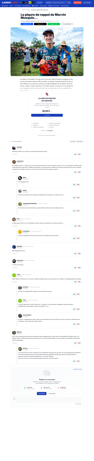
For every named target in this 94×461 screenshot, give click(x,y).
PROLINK (19, 147)
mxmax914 (20, 161)
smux (24, 177)
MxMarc (19, 246)
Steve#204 (26, 231)
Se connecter (50, 130)
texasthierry (27, 315)
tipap (18, 274)
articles (27, 9)
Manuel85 (20, 260)
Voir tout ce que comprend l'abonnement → (47, 135)
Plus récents (79, 141)
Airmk (25, 190)
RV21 (18, 218)
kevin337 (25, 287)
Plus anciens (73, 141)
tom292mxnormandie (30, 203)
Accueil (23, 9)
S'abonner (52, 393)
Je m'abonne (47, 115)
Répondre (15, 154)
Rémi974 (19, 332)
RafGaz (25, 348)
